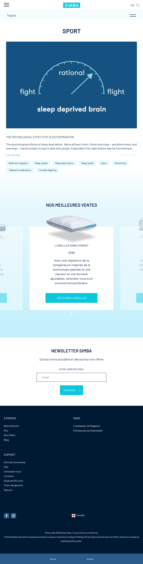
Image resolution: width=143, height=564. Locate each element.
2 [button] (71, 313)
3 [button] (80, 313)
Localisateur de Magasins (86, 425)
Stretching (120, 163)
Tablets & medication (20, 170)
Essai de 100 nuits (13, 480)
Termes (53, 559)
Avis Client (9, 435)
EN (132, 5)
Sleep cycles (41, 163)
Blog (6, 439)
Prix (6, 430)
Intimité (90, 559)
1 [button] (63, 313)
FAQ (6, 466)
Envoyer (69, 390)
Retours (8, 489)
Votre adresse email (71, 369)
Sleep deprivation (64, 163)
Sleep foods (87, 163)
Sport (104, 163)
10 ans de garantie (13, 485)
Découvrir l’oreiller (71, 297)
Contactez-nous (12, 471)
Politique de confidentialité (87, 430)
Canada (80, 515)
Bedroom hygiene (18, 163)
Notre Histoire (11, 425)
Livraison (9, 475)
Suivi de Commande (14, 462)
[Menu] (6, 5)
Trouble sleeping (47, 170)
